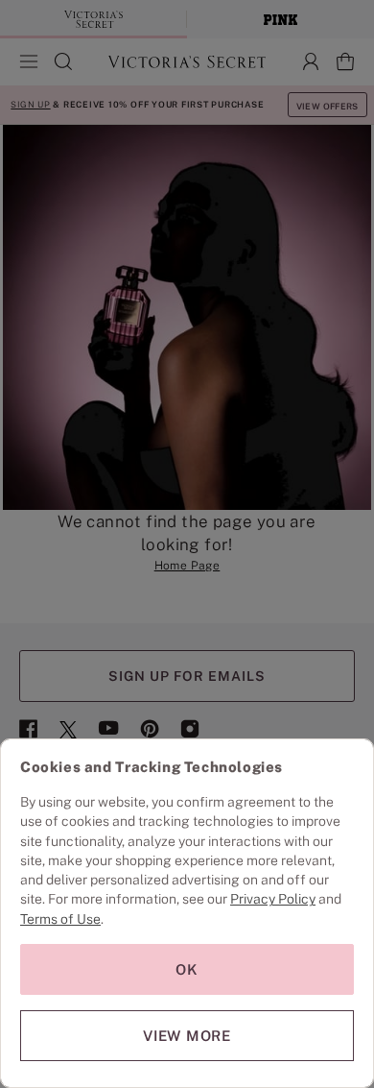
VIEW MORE (187, 1036)
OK (187, 969)
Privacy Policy (273, 899)
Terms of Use (60, 919)
